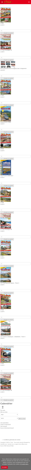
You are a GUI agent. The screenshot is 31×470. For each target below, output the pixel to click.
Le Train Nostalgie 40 (6, 50)
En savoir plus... (24, 464)
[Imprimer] (2, 406)
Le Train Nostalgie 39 (6, 229)
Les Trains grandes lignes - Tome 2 (9, 283)
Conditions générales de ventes (11, 439)
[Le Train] (6, 1)
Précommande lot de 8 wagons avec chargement (13, 68)
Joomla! (9, 444)
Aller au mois (3, 412)
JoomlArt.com (3, 444)
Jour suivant (3, 426)
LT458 (2, 202)
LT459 (2, 149)
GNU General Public (9, 445)
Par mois (2, 410)
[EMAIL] (2, 408)
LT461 (2, 23)
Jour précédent (4, 422)
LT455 (2, 363)
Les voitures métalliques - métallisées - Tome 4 (12, 336)
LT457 (2, 256)
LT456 (2, 309)
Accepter (4, 467)
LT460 (2, 95)
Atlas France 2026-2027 (6, 175)
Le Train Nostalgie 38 (6, 390)
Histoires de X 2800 (5, 122)
